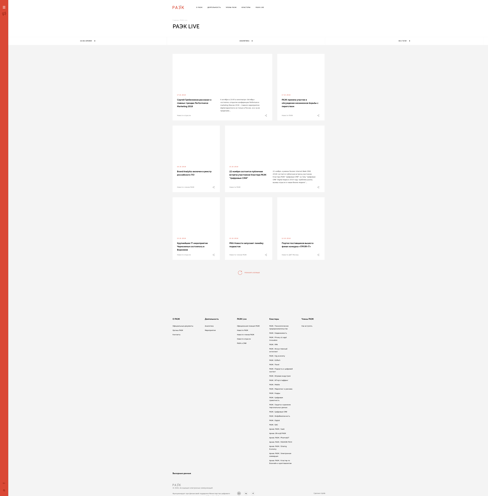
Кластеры (274, 319)
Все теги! (403, 41)
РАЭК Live (242, 319)
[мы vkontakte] (246, 493)
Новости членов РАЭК (185, 187)
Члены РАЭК (308, 319)
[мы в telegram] (253, 493)
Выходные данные (182, 473)
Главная (176, 20)
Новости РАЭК (287, 115)
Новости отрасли (184, 115)
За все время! (86, 41)
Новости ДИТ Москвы (290, 255)
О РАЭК (176, 319)
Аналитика (244, 41)
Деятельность (212, 319)
